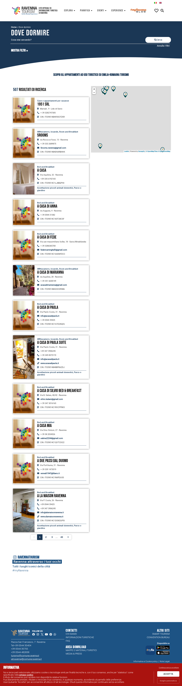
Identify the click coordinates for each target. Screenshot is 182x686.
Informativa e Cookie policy (146, 661)
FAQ (68, 640)
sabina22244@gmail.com (52, 438)
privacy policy (26, 675)
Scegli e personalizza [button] (168, 681)
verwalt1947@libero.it (50, 473)
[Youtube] (46, 634)
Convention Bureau (158, 637)
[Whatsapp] (55, 634)
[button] (162, 10)
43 (61, 537)
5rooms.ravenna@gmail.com (53, 148)
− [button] (94, 92)
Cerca (159, 40)
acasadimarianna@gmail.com (54, 285)
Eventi (100, 10)
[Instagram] (38, 634)
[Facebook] (33, 634)
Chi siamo (71, 634)
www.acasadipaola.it (50, 363)
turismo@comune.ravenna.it (25, 655)
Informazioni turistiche (80, 637)
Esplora (68, 10)
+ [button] (94, 89)
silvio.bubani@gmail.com (52, 399)
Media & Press (74, 653)
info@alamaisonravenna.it (52, 512)
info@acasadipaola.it (50, 316)
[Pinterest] (50, 634)
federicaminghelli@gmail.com (54, 250)
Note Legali (165, 661)
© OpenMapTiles (151, 151)
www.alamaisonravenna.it (52, 516)
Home (14, 27)
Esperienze (117, 10)
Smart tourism (161, 634)
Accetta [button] (168, 674)
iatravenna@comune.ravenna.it (26, 659)
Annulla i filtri (163, 46)
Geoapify (141, 151)
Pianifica (85, 10)
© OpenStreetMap (164, 151)
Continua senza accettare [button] (169, 668)
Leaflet (126, 151)
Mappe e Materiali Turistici (81, 650)
